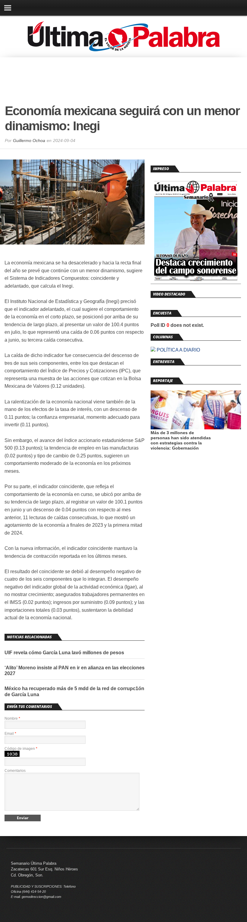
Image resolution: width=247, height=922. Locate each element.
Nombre (12, 718)
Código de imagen (21, 749)
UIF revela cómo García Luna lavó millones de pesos (64, 652)
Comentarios (15, 771)
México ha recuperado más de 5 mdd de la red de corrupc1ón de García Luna (74, 691)
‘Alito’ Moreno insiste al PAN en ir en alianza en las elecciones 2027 (75, 670)
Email (10, 733)
